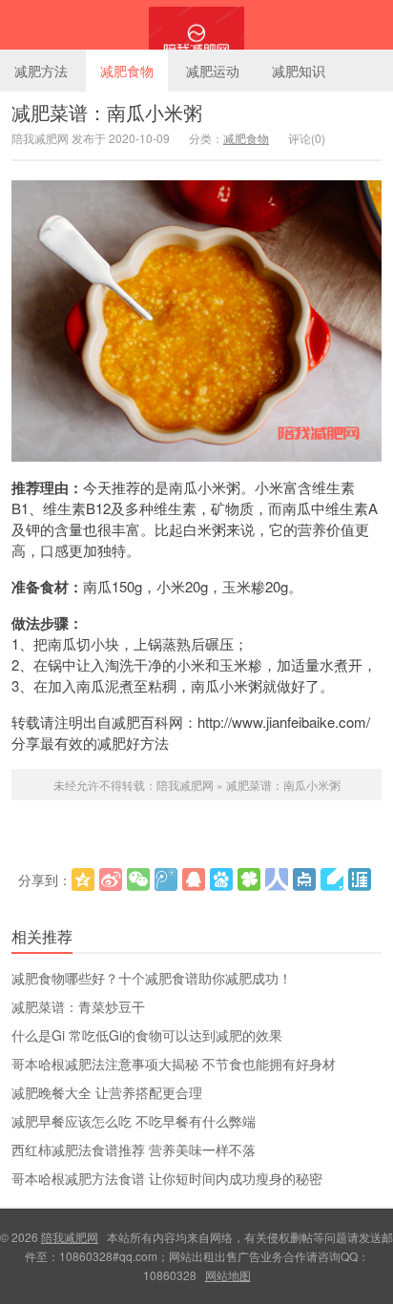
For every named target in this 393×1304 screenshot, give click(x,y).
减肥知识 (298, 70)
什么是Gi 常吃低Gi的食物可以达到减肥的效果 (146, 1035)
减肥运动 (212, 70)
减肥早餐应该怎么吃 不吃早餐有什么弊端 (133, 1120)
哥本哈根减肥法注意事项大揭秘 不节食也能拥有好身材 (173, 1063)
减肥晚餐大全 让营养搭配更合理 (106, 1092)
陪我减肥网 (196, 25)
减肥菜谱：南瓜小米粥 (106, 112)
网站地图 (228, 1275)
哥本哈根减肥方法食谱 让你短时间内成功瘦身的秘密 (166, 1178)
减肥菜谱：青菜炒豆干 (78, 1006)
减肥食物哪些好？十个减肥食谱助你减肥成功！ (151, 977)
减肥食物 (127, 70)
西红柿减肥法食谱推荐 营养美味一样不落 (133, 1149)
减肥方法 (41, 70)
